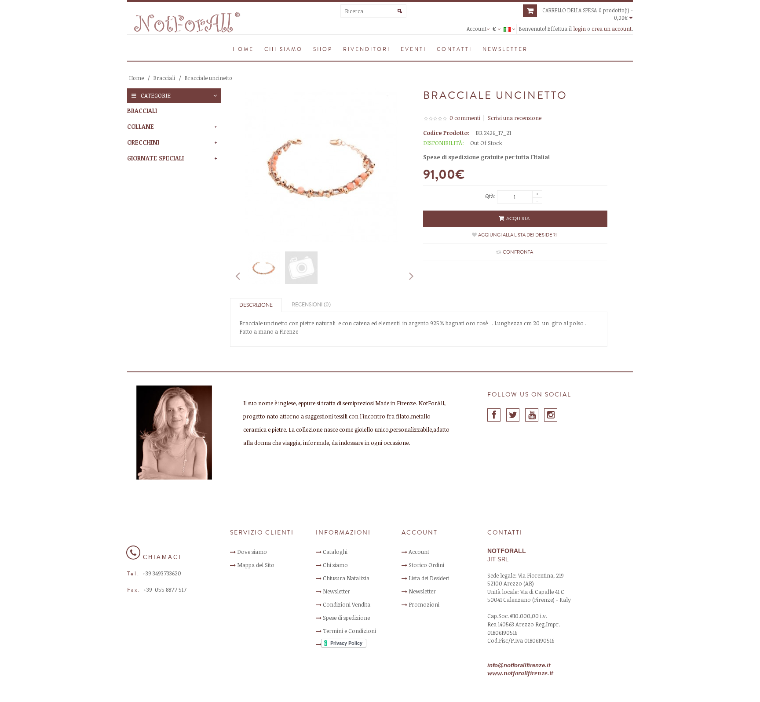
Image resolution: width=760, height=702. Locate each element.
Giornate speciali (155, 158)
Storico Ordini (426, 565)
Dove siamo (252, 552)
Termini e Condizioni (349, 631)
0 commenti (464, 118)
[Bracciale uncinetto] (264, 267)
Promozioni (424, 604)
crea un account (612, 28)
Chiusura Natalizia (346, 578)
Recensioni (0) (311, 305)
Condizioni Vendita (346, 604)
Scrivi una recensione (514, 118)
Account (419, 552)
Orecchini (143, 142)
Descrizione (256, 305)
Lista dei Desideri (429, 578)
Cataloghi (335, 552)
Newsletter (336, 591)
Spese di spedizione (346, 618)
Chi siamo (335, 565)
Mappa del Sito (255, 565)
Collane (140, 126)
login (579, 28)
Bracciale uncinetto (208, 77)
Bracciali (164, 77)
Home (136, 77)
